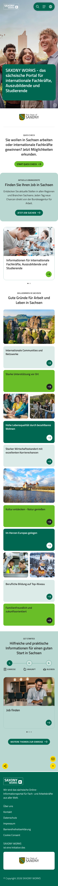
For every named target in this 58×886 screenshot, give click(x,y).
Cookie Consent (11, 835)
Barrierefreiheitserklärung (17, 829)
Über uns (8, 806)
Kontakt (7, 812)
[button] (22, 106)
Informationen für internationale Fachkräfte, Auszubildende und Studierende (27, 264)
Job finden (13, 710)
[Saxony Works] (11, 6)
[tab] (9, 665)
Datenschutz (10, 818)
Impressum (9, 823)
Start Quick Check (27, 164)
